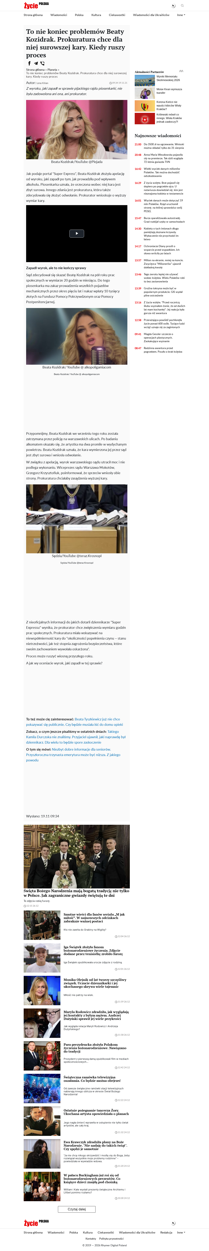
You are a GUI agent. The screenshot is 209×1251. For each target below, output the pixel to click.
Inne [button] (180, 15)
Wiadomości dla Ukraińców (151, 15)
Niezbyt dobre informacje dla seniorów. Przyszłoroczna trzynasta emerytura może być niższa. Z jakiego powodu (73, 755)
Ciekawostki (117, 15)
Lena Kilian (42, 83)
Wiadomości (58, 15)
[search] (182, 6)
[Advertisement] (76, 405)
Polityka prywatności (111, 1238)
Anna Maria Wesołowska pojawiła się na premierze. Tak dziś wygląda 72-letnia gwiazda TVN (163, 158)
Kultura (96, 15)
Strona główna (33, 15)
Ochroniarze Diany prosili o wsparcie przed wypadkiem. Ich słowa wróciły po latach (162, 250)
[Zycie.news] (36, 5)
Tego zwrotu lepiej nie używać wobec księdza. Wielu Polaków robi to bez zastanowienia (164, 278)
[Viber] (42, 63)
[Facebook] (29, 63)
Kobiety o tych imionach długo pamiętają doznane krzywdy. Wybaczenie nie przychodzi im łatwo (161, 234)
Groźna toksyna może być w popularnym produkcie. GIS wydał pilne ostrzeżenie (163, 292)
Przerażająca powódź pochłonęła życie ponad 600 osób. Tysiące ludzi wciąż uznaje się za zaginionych (164, 324)
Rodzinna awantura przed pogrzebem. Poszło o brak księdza (163, 350)
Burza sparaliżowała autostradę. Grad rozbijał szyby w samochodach (164, 220)
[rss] (173, 6)
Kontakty (91, 1238)
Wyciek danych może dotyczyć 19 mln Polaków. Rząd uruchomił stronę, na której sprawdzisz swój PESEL (163, 206)
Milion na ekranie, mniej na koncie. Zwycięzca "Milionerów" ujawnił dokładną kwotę (163, 264)
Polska (79, 15)
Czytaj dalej (77, 1209)
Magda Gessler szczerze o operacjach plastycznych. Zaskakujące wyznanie (158, 338)
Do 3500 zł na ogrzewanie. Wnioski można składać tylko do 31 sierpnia (164, 146)
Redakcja (166, 1232)
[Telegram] (36, 63)
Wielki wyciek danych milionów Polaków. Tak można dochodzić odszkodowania (162, 172)
